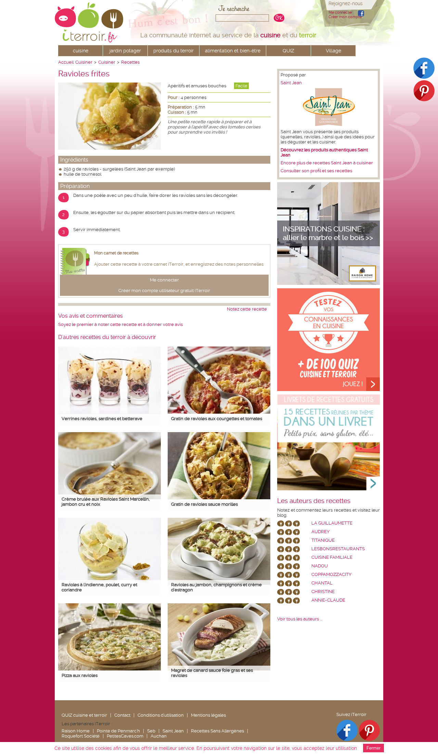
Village (333, 50)
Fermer (373, 748)
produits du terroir (173, 50)
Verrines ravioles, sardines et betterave (102, 418)
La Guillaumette (331, 523)
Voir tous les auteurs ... (299, 618)
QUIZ (288, 50)
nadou (319, 565)
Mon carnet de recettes (116, 253)
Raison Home (76, 730)
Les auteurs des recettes (313, 501)
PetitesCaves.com (125, 736)
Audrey (320, 531)
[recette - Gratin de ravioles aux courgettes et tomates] (219, 412)
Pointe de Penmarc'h (118, 730)
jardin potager (125, 50)
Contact (122, 715)
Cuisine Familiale (331, 557)
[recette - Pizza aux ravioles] (109, 668)
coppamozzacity (331, 574)
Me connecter (340, 12)
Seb (151, 730)
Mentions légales (208, 715)
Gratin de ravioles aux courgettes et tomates (216, 418)
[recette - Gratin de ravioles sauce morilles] (219, 497)
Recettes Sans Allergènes (217, 730)
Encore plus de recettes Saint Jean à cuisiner (327, 162)
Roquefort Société (81, 736)
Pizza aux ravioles (80, 675)
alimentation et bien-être (232, 50)
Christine (323, 591)
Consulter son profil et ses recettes (316, 170)
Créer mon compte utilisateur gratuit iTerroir (164, 290)
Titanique (323, 540)
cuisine (80, 50)
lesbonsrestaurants (338, 548)
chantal (322, 583)
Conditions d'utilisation (161, 715)
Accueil (66, 62)
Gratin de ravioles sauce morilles (204, 504)
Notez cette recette (247, 309)
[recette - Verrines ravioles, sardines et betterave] (109, 412)
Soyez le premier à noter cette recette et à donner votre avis (120, 324)
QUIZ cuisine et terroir (84, 715)
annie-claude (328, 600)
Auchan (159, 736)
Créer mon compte (345, 17)
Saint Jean (291, 82)
